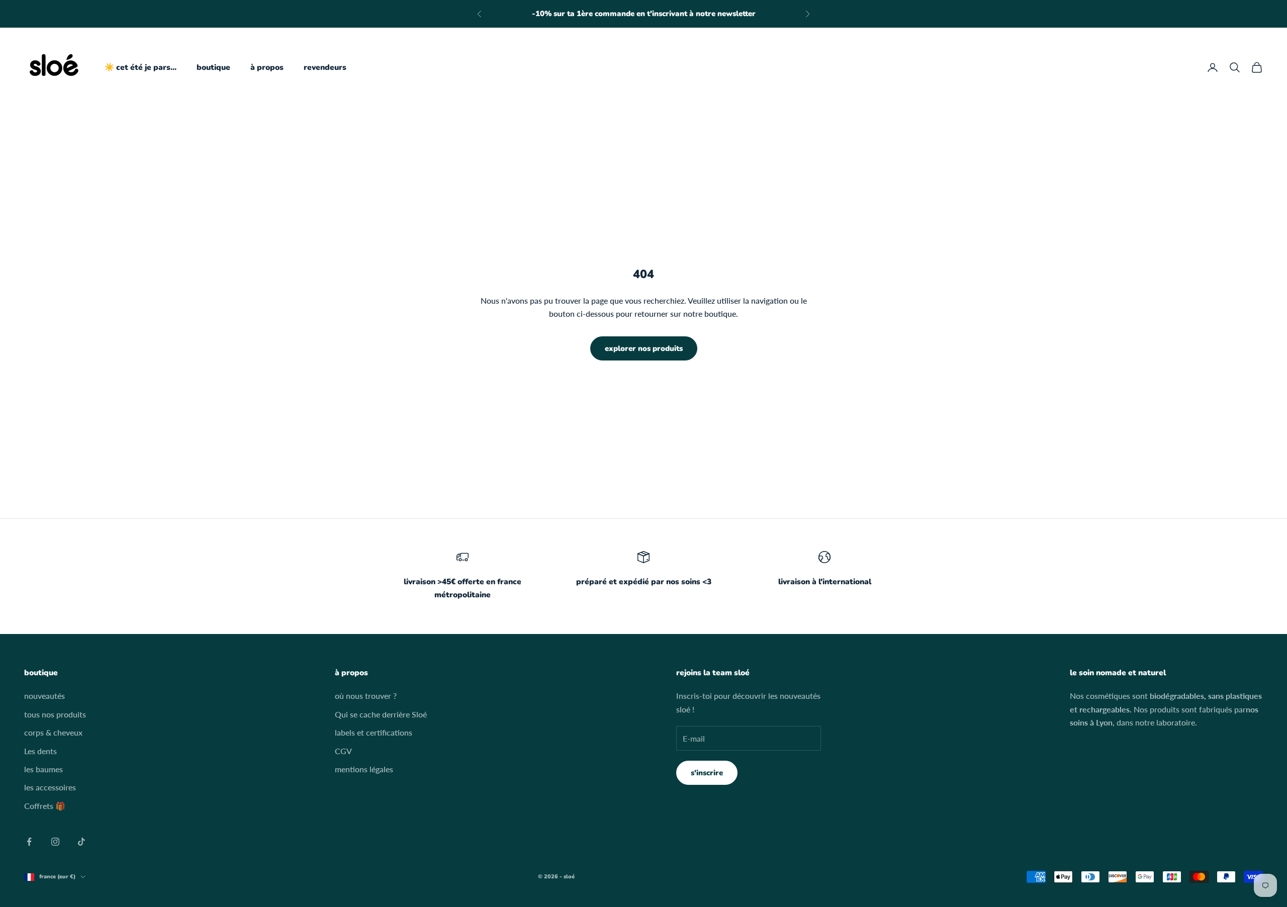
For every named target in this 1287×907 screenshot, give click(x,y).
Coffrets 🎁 (44, 805)
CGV (343, 751)
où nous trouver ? (366, 695)
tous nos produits (55, 714)
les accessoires (50, 787)
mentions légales (364, 769)
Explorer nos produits (644, 348)
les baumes (43, 769)
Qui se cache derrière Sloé (381, 714)
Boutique (213, 67)
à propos (267, 67)
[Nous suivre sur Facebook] (29, 842)
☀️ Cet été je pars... (140, 67)
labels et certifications (373, 732)
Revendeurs (325, 67)
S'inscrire (707, 773)
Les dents (40, 751)
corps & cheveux (53, 732)
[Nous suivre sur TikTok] (81, 842)
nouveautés (44, 695)
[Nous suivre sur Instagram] (55, 842)
